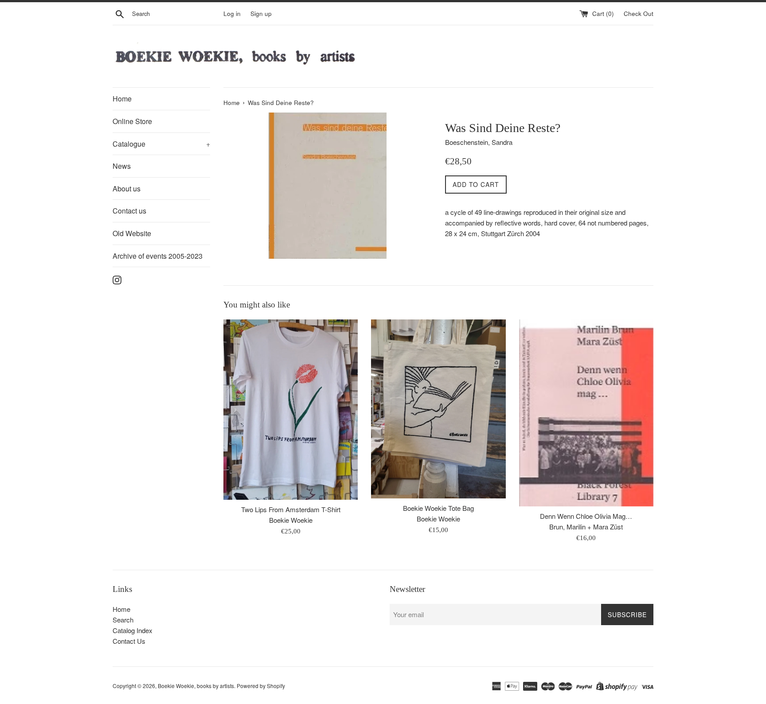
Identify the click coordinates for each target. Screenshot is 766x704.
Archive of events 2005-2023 (158, 256)
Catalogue (161, 144)
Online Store (132, 121)
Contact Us (129, 641)
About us (127, 188)
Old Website (132, 233)
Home (122, 98)
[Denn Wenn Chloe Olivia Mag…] (586, 412)
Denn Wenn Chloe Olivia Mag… (586, 516)
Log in (232, 13)
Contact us (129, 211)
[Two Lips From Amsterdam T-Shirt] (290, 409)
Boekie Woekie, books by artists (196, 685)
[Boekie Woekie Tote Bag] (438, 408)
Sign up (261, 13)
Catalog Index (132, 630)
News (122, 166)
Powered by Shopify (261, 685)
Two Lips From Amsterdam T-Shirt (290, 509)
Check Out (638, 13)
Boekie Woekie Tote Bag (438, 508)
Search (123, 619)
